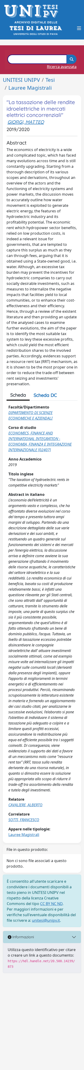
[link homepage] (32, 11)
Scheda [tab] (18, 395)
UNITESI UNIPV (21, 79)
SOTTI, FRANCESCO (23, 819)
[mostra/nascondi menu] (79, 28)
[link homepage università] (35, 28)
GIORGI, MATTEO (25, 122)
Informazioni (22, 937)
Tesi (50, 79)
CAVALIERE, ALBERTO (25, 804)
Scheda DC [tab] (45, 395)
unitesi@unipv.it (46, 920)
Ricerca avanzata (62, 66)
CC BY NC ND (51, 903)
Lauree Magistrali (30, 87)
